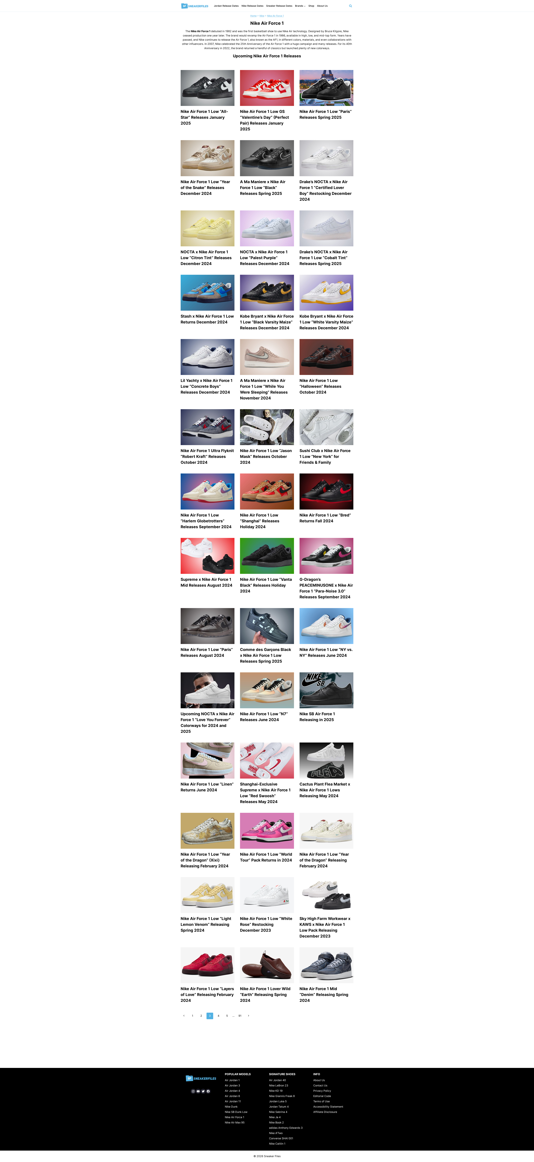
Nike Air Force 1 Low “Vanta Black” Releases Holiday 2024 (266, 585)
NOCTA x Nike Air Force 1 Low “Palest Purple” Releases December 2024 (264, 258)
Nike (261, 15)
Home (253, 15)
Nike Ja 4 (275, 1117)
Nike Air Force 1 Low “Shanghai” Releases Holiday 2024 (259, 521)
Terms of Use (321, 1101)
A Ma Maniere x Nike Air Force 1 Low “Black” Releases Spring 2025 (262, 187)
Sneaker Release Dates (279, 5)
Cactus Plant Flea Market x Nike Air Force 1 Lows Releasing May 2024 (325, 790)
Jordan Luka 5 (278, 1101)
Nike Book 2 (276, 1122)
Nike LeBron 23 (278, 1085)
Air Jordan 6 (232, 1096)
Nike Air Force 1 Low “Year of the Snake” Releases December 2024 (205, 187)
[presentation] (207, 88)
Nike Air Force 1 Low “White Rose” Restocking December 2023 (266, 924)
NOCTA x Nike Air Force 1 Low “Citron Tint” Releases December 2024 (206, 258)
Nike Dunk (231, 1106)
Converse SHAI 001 (281, 1138)
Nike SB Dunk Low (236, 1112)
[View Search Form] (350, 6)
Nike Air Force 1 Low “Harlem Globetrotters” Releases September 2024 (206, 521)
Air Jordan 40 (277, 1080)
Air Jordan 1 (232, 1080)
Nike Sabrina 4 (278, 1112)
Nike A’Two (276, 1133)
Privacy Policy (322, 1090)
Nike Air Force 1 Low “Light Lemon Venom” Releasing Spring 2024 (206, 924)
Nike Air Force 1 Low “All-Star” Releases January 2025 (204, 117)
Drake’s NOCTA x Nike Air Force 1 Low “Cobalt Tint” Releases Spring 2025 (324, 258)
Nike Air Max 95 (235, 1122)
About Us (322, 5)
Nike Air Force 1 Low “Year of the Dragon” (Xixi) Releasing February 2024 (205, 860)
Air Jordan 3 (232, 1085)
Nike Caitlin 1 (277, 1143)
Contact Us (320, 1085)
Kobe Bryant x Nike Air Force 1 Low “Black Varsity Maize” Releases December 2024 (267, 322)
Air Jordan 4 (232, 1090)
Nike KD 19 (276, 1090)
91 (239, 1015)
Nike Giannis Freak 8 (282, 1096)
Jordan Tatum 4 (279, 1106)
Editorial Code (322, 1096)
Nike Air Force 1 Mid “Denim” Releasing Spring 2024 (324, 994)
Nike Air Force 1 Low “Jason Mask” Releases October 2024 (266, 456)
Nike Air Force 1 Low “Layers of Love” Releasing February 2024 (207, 994)
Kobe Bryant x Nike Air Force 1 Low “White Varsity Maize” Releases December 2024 (326, 322)
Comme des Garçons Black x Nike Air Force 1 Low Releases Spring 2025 (265, 655)
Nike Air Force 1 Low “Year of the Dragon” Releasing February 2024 (324, 860)
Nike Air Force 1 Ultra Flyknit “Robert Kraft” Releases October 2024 (207, 456)
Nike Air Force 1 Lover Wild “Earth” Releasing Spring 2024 (265, 994)
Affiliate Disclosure (325, 1112)
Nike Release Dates (252, 5)
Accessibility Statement (328, 1106)
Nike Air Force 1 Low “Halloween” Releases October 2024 (320, 386)
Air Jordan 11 (233, 1101)
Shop (311, 5)
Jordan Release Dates (226, 5)
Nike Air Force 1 (275, 15)
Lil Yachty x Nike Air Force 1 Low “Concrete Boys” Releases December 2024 (207, 386)
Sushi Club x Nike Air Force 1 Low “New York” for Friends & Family (325, 456)
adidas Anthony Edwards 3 (286, 1127)
